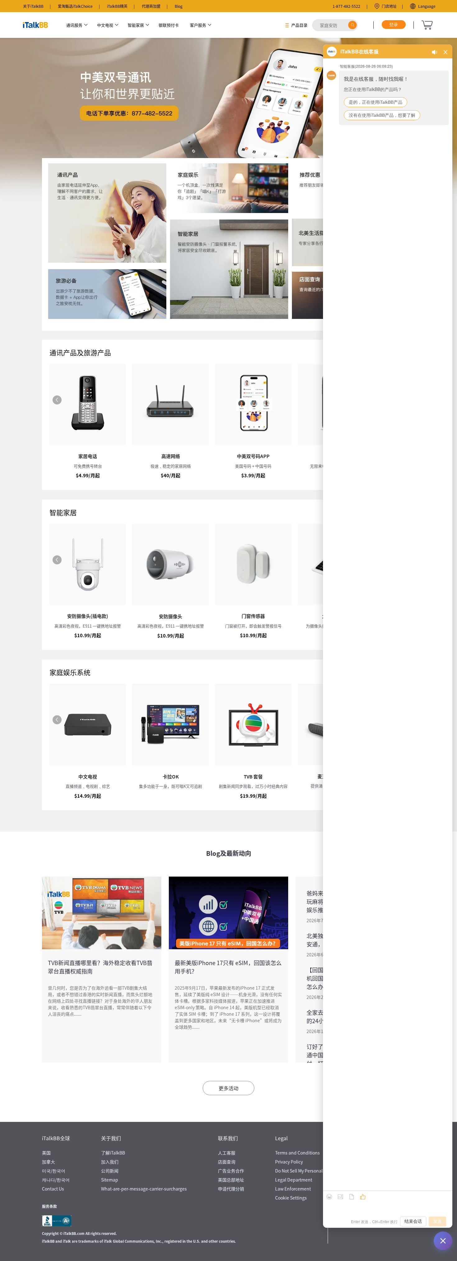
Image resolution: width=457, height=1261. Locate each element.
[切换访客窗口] (443, 1241)
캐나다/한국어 (56, 1180)
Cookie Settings (291, 1198)
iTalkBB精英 (117, 6)
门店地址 (389, 6)
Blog (178, 6)
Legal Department (293, 1180)
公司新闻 (109, 1171)
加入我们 (109, 1162)
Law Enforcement (293, 1189)
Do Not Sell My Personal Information (311, 1171)
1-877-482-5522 (346, 6)
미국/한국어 (53, 1171)
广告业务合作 (231, 1171)
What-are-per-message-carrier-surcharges (144, 1189)
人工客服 (226, 1153)
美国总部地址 (231, 1180)
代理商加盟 (151, 6)
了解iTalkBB (113, 1153)
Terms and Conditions (297, 1153)
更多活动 (228, 1088)
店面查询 (226, 1162)
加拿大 (48, 1162)
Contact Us (53, 1189)
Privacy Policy (289, 1162)
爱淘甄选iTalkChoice (75, 6)
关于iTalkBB (33, 6)
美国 (46, 1153)
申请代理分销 (231, 1189)
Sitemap (109, 1180)
